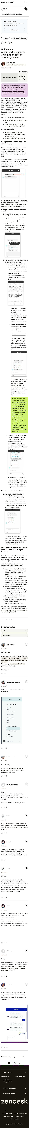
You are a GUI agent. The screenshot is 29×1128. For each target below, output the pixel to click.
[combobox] (14, 631)
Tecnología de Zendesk (16, 1123)
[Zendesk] (14, 1101)
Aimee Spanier (10, 62)
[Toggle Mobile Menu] (26, 2)
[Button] (2, 620)
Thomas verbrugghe (12, 784)
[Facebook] (5, 43)
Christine (9, 951)
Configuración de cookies (20, 1113)
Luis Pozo (9, 984)
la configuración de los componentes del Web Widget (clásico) (17, 480)
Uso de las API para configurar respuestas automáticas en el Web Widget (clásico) (15, 134)
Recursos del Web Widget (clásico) (15, 138)
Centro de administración (14, 569)
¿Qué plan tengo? (23, 71)
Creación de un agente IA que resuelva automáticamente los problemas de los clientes (13, 93)
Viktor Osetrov (10, 644)
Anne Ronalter (10, 757)
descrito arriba (13, 544)
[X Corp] (8, 43)
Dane (8, 816)
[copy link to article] (2, 43)
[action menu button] (26, 644)
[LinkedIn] (11, 43)
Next (20, 1063)
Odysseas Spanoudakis (13, 682)
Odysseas (7, 652)
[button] (13, 1072)
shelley (8, 842)
